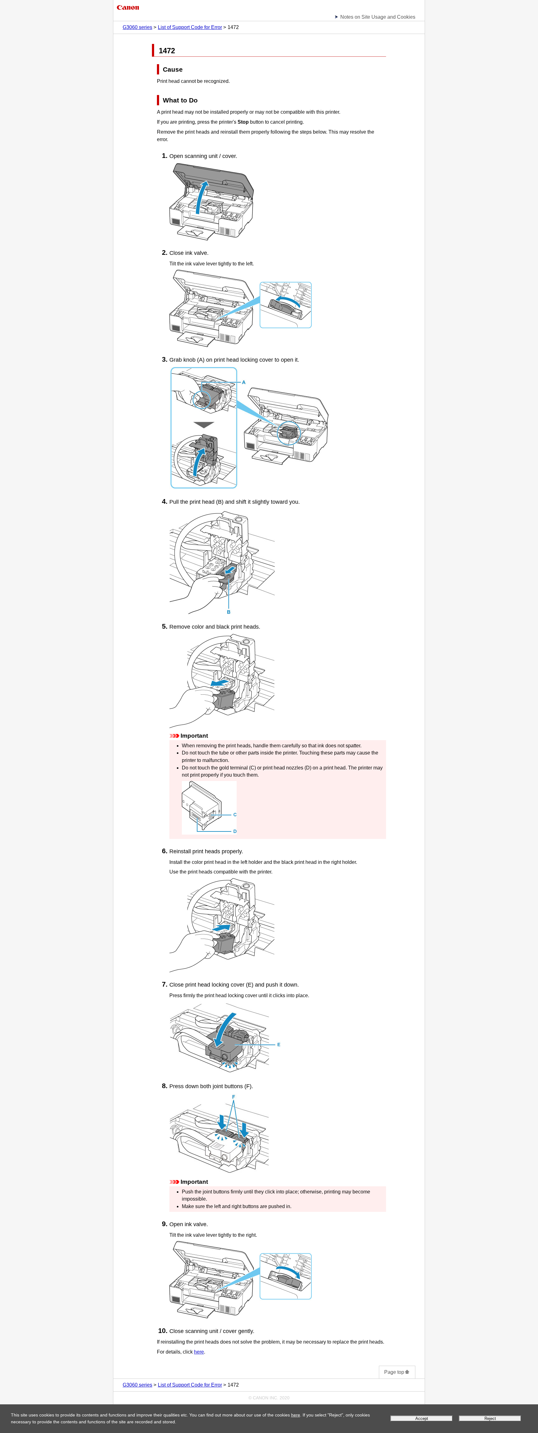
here (295, 1414)
